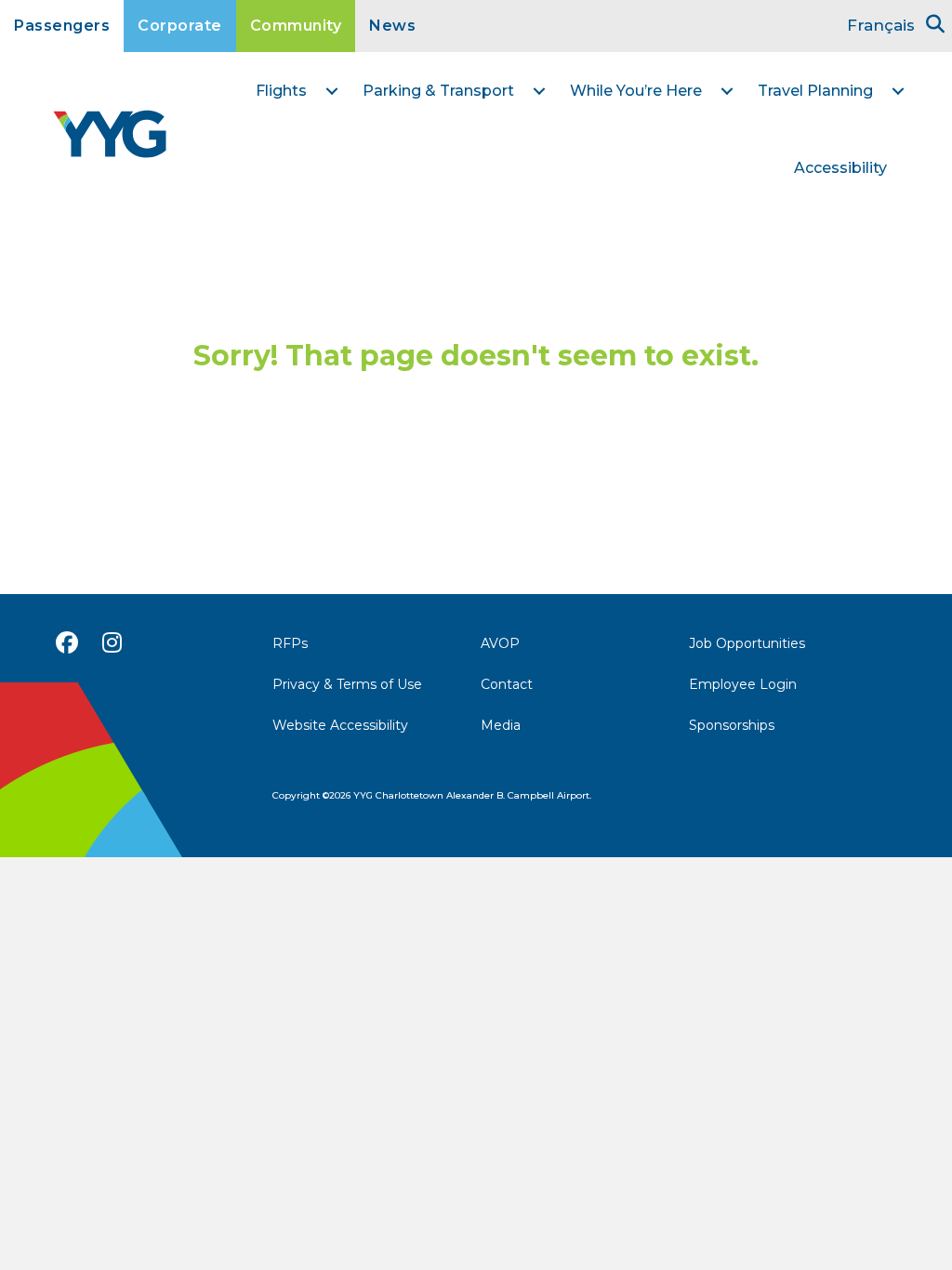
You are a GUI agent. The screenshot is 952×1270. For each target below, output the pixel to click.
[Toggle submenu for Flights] (332, 90)
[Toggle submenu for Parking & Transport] (539, 90)
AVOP (500, 643)
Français (881, 25)
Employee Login (743, 684)
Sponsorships (731, 725)
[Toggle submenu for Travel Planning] (898, 90)
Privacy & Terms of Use (347, 684)
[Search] (935, 24)
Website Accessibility (340, 725)
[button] (67, 642)
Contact (507, 684)
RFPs (290, 643)
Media (501, 725)
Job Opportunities (747, 643)
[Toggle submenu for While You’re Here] (727, 90)
